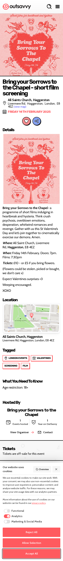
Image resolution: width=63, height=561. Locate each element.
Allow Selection (31, 542)
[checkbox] (13, 511)
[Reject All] (56, 469)
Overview (44, 469)
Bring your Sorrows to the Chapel (31, 412)
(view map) (20, 106)
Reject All (31, 532)
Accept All (31, 553)
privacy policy (39, 503)
